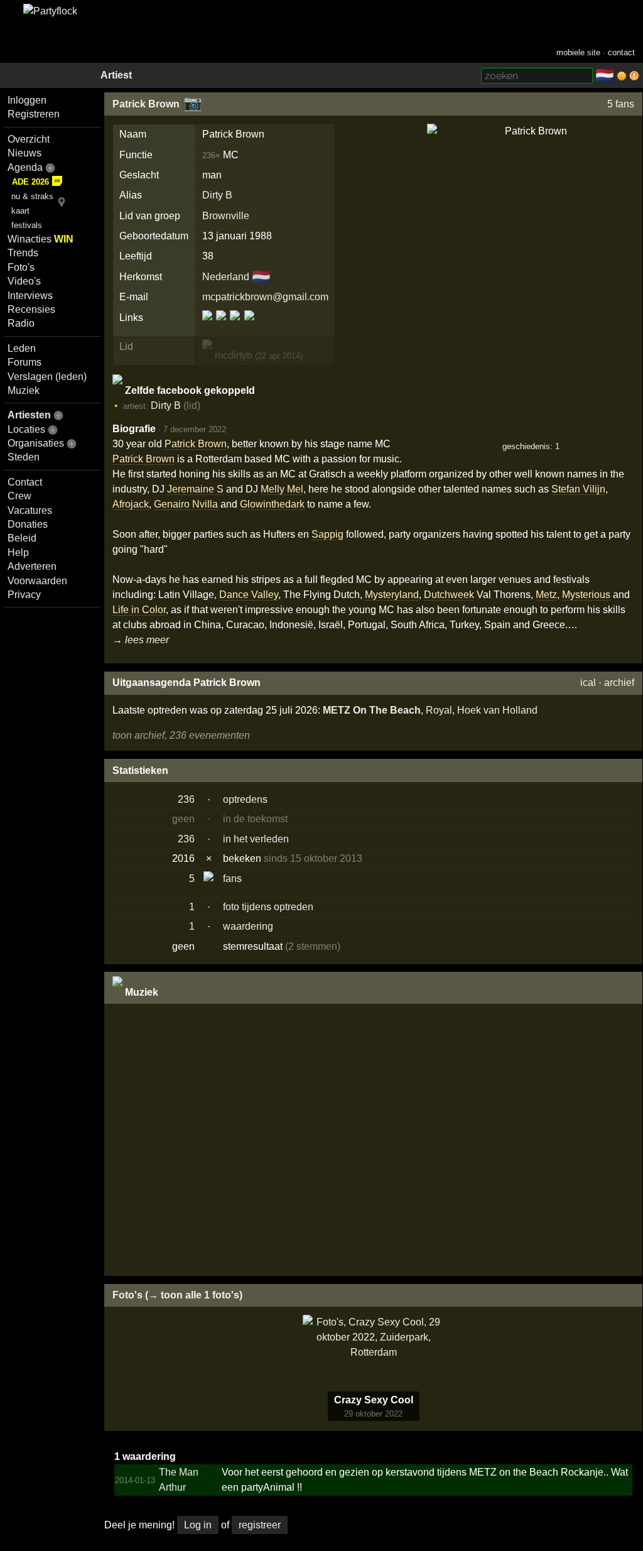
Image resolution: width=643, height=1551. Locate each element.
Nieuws (24, 153)
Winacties (40, 239)
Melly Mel (282, 489)
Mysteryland (392, 594)
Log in (198, 1525)
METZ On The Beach (372, 710)
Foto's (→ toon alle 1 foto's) (177, 1295)
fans (232, 878)
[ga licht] (622, 76)
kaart (20, 210)
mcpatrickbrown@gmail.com (265, 296)
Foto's (21, 267)
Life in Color (139, 609)
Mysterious (586, 594)
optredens (245, 799)
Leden (22, 348)
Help (18, 552)
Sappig (327, 534)
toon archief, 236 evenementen (181, 735)
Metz (546, 594)
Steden (24, 457)
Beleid (22, 538)
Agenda (25, 167)
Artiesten (29, 415)
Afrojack (130, 504)
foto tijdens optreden (268, 906)
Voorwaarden (37, 580)
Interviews (30, 295)
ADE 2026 (30, 182)
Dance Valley (248, 594)
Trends (23, 253)
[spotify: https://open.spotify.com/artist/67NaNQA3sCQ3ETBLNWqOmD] (235, 325)
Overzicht (29, 139)
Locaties (26, 429)
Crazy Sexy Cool (373, 1400)
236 (186, 799)
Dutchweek (449, 594)
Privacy (24, 594)
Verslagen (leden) (47, 376)
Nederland (225, 276)
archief (619, 682)
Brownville (225, 215)
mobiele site (578, 52)
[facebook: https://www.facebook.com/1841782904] (208, 325)
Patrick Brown (146, 104)
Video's (24, 281)
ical (588, 682)
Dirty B (217, 195)
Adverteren (32, 566)
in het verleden (256, 839)
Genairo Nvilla (186, 504)
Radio (21, 323)
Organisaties (36, 443)
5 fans (620, 104)
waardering (248, 926)
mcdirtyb (232, 355)
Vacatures (30, 510)
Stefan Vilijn (578, 489)
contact (621, 52)
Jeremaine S (195, 489)
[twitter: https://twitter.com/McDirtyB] (248, 325)
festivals (26, 225)
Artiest (116, 75)
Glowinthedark (272, 504)
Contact (25, 482)
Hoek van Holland (497, 710)
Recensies (31, 309)
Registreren (34, 114)
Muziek (24, 390)
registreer (260, 1525)
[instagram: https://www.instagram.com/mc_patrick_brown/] (221, 325)
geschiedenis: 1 (530, 446)
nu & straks (32, 196)
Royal (439, 710)
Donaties (28, 524)
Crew (19, 496)
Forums (24, 362)
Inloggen (27, 100)
